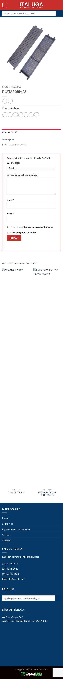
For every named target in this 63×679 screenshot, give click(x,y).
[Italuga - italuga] (31, 5)
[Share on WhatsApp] (4, 114)
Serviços (6, 534)
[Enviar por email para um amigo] (20, 114)
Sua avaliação (14, 163)
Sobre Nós (7, 523)
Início (5, 87)
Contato (6, 540)
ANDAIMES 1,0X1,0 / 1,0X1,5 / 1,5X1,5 (47, 493)
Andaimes (16, 87)
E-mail (10, 213)
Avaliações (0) (9, 132)
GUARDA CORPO (16, 492)
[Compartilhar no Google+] (31, 114)
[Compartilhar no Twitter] (15, 114)
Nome (10, 200)
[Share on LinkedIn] (36, 114)
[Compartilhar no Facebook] (10, 114)
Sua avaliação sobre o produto (22, 175)
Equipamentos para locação (16, 529)
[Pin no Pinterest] (26, 114)
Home (5, 518)
